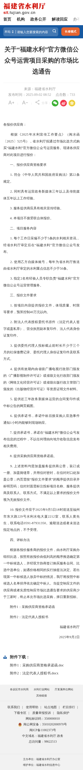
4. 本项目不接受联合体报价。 (28, 218)
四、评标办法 (16, 540)
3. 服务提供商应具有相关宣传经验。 (33, 208)
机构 (21, 19)
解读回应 (60, 19)
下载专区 (20, 713)
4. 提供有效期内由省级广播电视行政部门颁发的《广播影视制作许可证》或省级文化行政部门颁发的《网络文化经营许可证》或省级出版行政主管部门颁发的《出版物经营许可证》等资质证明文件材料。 (41, 379)
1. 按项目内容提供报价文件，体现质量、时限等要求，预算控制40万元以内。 (41, 308)
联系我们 (14, 707)
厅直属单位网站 (64, 689)
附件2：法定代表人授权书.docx (34, 673)
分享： (46, 103)
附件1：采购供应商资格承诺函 (29, 607)
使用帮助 (32, 707)
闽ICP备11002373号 (42, 730)
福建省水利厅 (66, 627)
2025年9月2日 (66, 637)
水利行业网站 (42, 689)
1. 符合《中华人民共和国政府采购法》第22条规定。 (41, 178)
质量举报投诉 (41, 713)
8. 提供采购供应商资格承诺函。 (30, 456)
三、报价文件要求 (20, 295)
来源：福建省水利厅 (40, 89)
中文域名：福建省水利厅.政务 (42, 736)
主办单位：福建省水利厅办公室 (41, 759)
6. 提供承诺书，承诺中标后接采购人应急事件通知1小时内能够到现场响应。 (41, 419)
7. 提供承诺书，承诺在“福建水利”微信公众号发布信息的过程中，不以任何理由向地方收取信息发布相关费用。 (41, 439)
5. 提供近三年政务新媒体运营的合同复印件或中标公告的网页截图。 (41, 402)
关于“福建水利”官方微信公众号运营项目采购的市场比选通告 (41, 60)
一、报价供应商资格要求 (24, 164)
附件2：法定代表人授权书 (25, 617)
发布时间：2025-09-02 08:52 (29, 94)
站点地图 (50, 707)
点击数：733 (65, 94)
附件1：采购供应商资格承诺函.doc (37, 665)
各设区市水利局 (19, 689)
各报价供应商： (15, 124)
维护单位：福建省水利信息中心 (41, 764)
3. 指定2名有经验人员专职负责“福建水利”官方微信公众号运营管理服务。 (41, 281)
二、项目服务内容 (20, 228)
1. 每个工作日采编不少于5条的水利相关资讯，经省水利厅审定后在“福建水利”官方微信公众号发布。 (41, 245)
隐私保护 (63, 713)
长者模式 (70, 31)
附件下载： (20, 657)
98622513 (50, 741)
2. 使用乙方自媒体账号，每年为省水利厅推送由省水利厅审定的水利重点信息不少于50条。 (41, 265)
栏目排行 (69, 707)
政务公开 (38, 19)
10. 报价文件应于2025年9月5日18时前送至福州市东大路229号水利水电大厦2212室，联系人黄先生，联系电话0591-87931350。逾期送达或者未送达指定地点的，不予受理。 (41, 520)
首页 (7, 19)
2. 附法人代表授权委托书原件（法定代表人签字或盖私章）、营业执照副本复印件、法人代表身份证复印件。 (41, 328)
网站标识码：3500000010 (43, 718)
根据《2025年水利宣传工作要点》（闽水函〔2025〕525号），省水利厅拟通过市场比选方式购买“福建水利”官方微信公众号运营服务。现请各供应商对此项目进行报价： (41, 144)
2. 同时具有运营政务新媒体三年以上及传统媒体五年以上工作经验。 (41, 194)
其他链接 (41, 695)
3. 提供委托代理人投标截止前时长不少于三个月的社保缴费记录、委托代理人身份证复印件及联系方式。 (41, 352)
